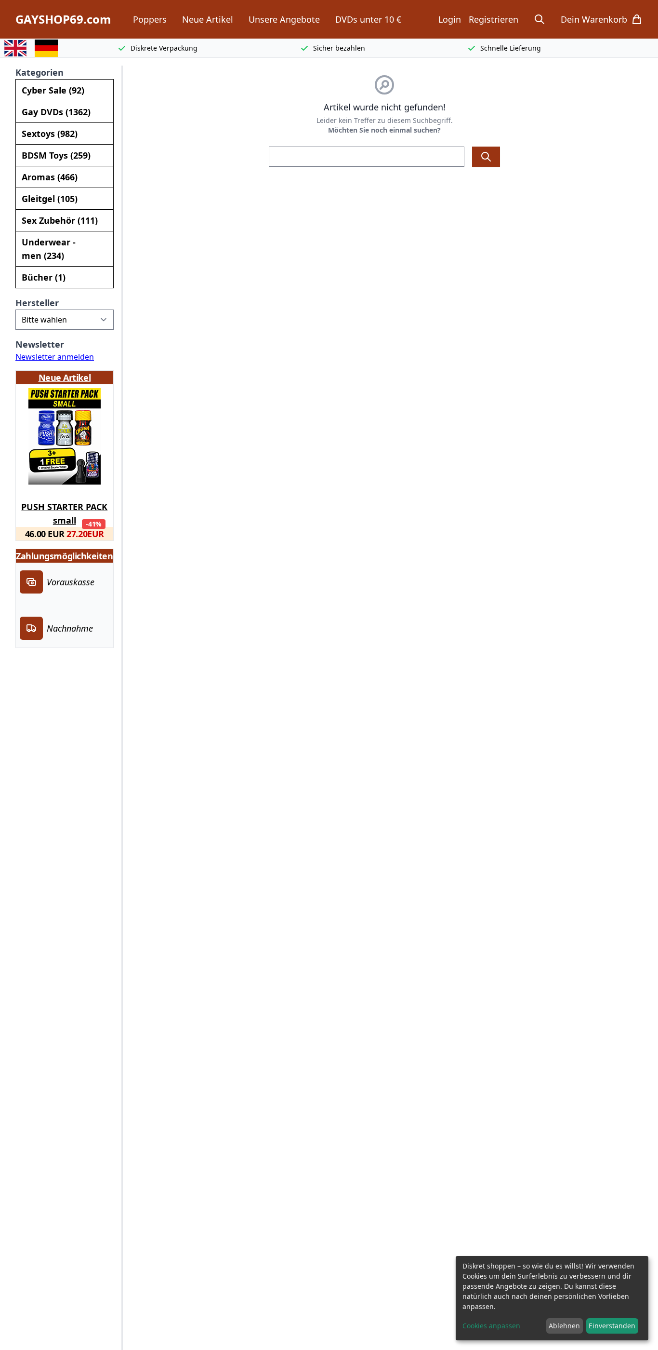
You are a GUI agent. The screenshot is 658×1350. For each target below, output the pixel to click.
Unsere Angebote (284, 19)
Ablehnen (564, 1325)
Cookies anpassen (491, 1325)
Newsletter (39, 344)
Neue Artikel (207, 19)
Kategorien (39, 72)
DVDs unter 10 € (368, 19)
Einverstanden (612, 1325)
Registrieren (493, 19)
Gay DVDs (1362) (56, 112)
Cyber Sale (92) (53, 90)
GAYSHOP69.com (63, 19)
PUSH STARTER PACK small (64, 512)
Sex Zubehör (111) (60, 220)
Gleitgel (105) (50, 198)
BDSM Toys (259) (56, 155)
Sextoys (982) (50, 133)
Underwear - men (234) (49, 248)
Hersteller (37, 303)
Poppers (150, 19)
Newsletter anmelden (54, 356)
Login (449, 19)
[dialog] (552, 1298)
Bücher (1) (44, 277)
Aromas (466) (50, 177)
